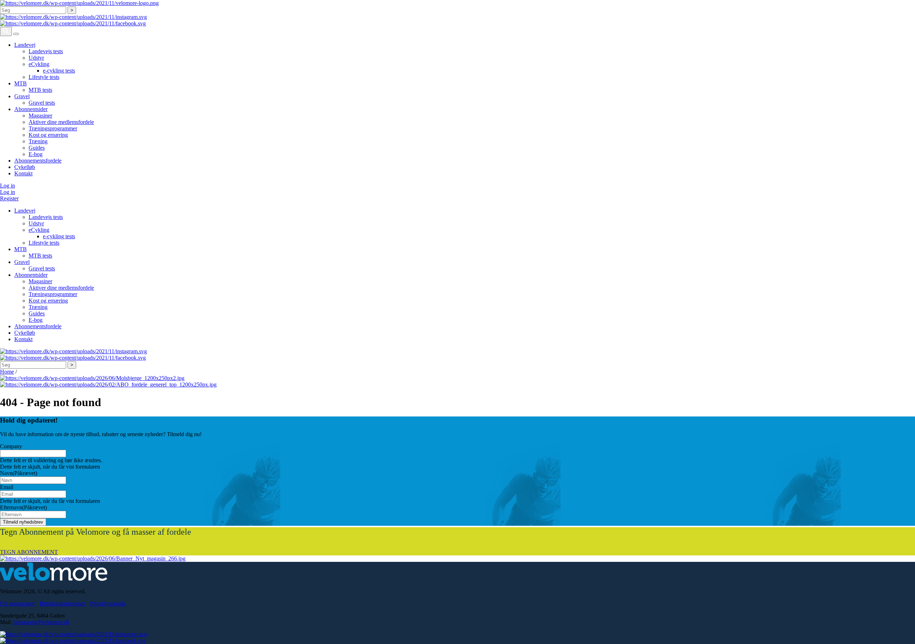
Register (9, 198)
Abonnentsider (31, 109)
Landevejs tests (46, 51)
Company (11, 446)
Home (7, 372)
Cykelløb (24, 167)
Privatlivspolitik (107, 603)
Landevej (24, 45)
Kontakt (23, 173)
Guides (37, 148)
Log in (7, 186)
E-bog (36, 154)
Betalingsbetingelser (62, 603)
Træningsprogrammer (53, 128)
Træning (38, 141)
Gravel (22, 96)
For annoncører (17, 603)
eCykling (39, 64)
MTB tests (40, 90)
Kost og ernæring (48, 135)
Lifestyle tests (44, 77)
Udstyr (36, 58)
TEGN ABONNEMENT (29, 552)
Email (6, 487)
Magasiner (40, 116)
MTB (20, 83)
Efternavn (23, 507)
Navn (18, 473)
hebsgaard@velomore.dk (41, 622)
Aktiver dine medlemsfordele (61, 122)
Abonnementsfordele (37, 161)
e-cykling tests (59, 71)
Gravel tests (42, 103)
